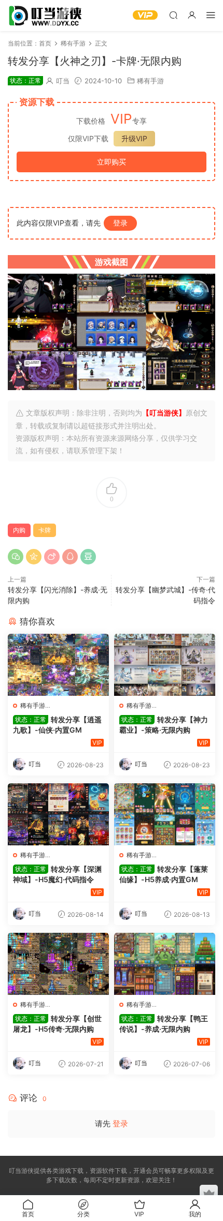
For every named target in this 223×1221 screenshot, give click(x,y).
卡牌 (44, 530)
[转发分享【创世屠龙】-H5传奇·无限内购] (58, 964)
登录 (120, 222)
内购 (19, 530)
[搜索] (173, 15)
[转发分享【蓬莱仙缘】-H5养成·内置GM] (164, 814)
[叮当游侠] (47, 15)
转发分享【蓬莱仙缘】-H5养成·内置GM (163, 874)
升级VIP (134, 138)
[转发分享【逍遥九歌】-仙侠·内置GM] (58, 665)
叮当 (62, 81)
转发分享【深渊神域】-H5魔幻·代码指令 (57, 874)
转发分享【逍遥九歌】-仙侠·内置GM (57, 724)
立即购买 (111, 161)
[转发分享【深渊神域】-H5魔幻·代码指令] (58, 814)
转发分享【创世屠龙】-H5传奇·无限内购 (57, 1023)
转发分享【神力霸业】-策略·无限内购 (163, 724)
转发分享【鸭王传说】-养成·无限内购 (163, 1023)
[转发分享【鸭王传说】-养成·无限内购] (164, 964)
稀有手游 (150, 81)
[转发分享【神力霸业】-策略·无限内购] (164, 665)
